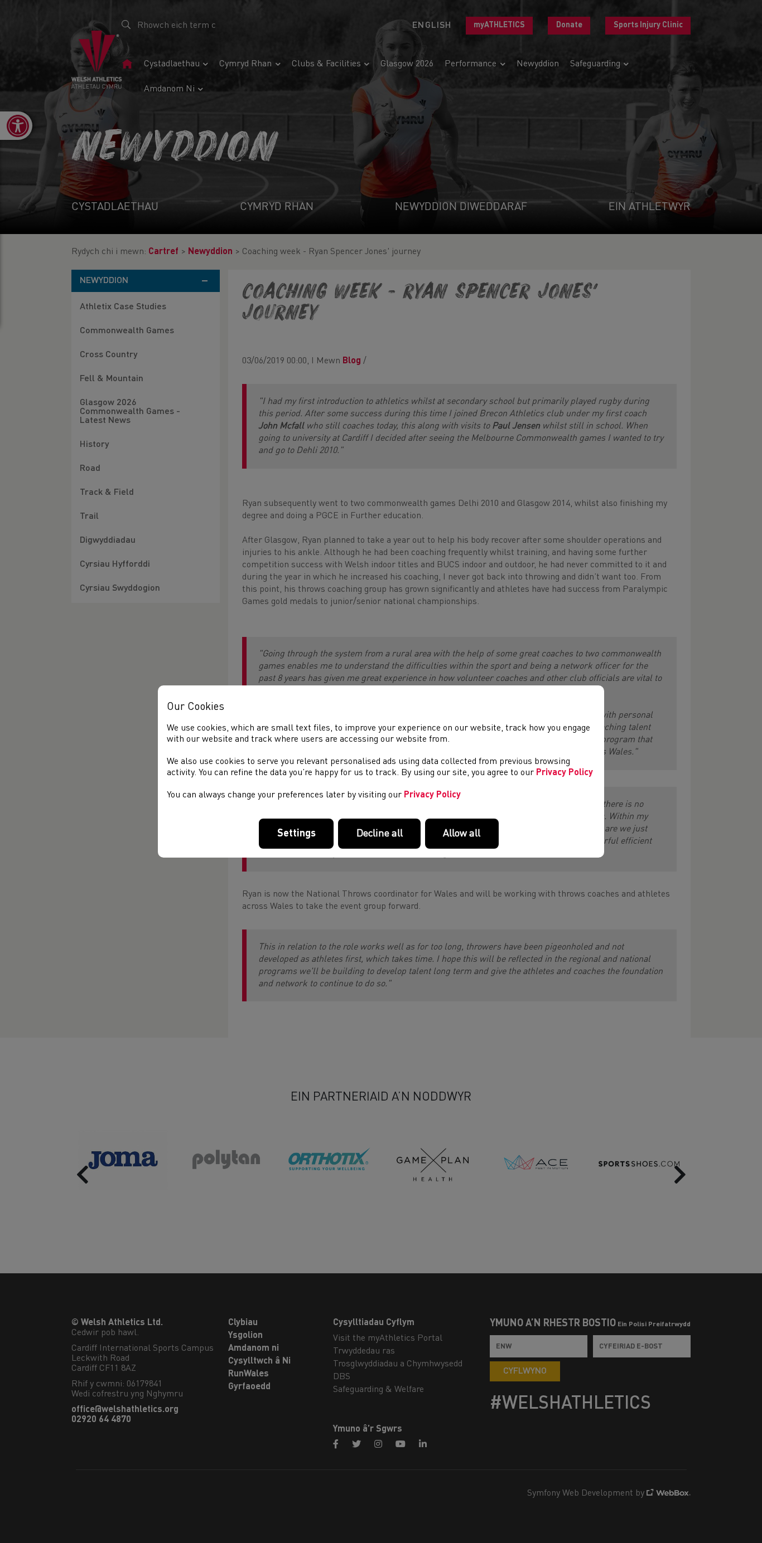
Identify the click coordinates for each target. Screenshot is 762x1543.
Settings (296, 834)
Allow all (461, 834)
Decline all (379, 834)
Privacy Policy (564, 772)
